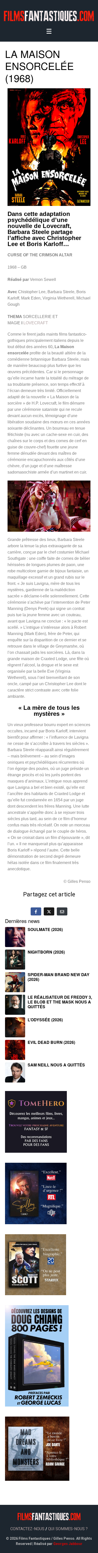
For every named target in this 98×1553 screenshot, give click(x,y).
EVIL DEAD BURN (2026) (51, 1042)
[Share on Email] (62, 911)
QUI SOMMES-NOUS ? (68, 1528)
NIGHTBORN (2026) (46, 952)
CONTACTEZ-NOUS (27, 1528)
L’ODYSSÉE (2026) (45, 1020)
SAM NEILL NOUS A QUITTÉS (56, 1065)
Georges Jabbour (67, 1544)
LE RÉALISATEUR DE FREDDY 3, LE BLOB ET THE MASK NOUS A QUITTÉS (60, 1002)
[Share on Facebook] (36, 911)
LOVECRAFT (35, 323)
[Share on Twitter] (49, 911)
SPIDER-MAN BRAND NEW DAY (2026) (58, 977)
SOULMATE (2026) (45, 929)
